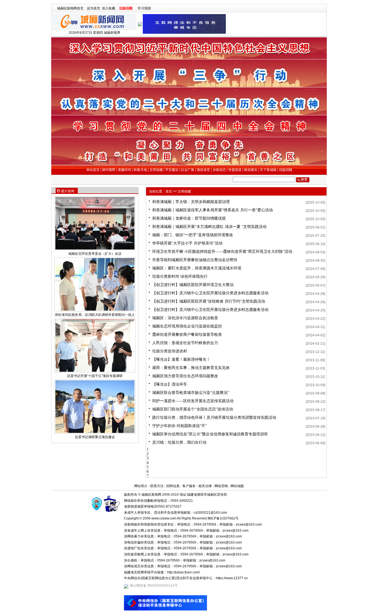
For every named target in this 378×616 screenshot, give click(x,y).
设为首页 (93, 8)
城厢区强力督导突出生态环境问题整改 (185, 376)
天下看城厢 (268, 170)
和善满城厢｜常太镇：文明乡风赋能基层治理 (191, 202)
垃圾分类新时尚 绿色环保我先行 (180, 276)
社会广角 (187, 170)
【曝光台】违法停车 (169, 384)
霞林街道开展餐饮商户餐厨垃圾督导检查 (187, 334)
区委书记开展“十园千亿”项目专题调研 (95, 376)
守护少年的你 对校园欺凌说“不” (179, 426)
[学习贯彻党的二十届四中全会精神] (189, 126)
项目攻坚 (203, 170)
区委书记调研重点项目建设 (95, 437)
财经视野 (108, 170)
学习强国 (144, 8)
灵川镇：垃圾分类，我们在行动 (179, 442)
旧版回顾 (126, 8)
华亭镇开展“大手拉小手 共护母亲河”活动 (187, 243)
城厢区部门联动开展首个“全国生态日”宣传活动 (192, 409)
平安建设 (171, 170)
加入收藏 (108, 8)
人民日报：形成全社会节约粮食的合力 (185, 343)
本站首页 (93, 170)
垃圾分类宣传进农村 (169, 351)
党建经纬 (124, 170)
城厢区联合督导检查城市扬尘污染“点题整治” (190, 393)
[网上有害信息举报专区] (165, 609)
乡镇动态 (219, 170)
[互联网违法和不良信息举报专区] (184, 24)
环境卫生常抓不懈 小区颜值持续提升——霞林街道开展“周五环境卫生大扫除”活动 (222, 251)
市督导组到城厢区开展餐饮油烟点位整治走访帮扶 (194, 260)
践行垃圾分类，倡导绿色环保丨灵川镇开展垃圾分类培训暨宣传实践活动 (214, 417)
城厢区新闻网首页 (70, 8)
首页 (168, 191)
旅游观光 (250, 170)
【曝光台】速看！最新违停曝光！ (181, 359)
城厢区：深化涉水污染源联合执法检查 (185, 318)
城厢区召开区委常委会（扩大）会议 (94, 254)
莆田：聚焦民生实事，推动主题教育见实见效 (191, 368)
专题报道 (235, 170)
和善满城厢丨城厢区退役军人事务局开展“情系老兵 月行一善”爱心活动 (212, 210)
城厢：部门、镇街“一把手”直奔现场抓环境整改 (192, 235)
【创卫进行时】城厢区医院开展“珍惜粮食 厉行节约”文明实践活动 (208, 301)
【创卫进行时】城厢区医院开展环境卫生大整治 (193, 285)
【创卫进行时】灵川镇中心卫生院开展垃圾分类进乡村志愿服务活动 (210, 293)
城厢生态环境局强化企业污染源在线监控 (187, 326)
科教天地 (140, 170)
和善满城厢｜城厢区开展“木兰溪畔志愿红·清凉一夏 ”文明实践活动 (209, 227)
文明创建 (156, 170)
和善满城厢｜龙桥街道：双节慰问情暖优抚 (189, 218)
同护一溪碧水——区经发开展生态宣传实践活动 (193, 401)
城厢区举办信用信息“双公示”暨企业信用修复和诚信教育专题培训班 (210, 434)
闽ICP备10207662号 (223, 518)
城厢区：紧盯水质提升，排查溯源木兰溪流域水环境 (196, 268)
